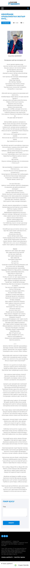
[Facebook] (2, 536)
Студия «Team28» (23, 565)
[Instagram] (5, 536)
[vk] (7, 536)
